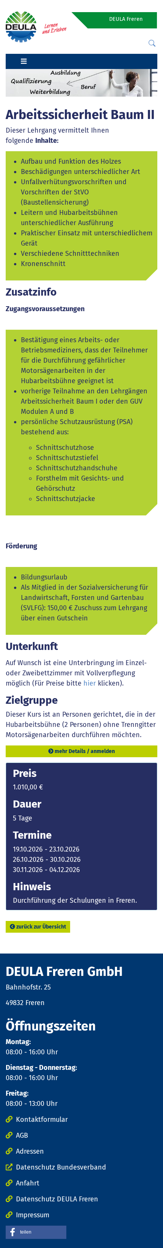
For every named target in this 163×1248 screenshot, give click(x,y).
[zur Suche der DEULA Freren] (152, 43)
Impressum (32, 1215)
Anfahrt (27, 1183)
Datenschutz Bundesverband (61, 1167)
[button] (36, 1232)
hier (89, 683)
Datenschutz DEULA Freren (57, 1199)
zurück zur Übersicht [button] (41, 927)
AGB (22, 1135)
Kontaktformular (42, 1119)
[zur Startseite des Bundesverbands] (36, 26)
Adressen (30, 1151)
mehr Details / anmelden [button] (85, 751)
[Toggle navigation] (23, 61)
